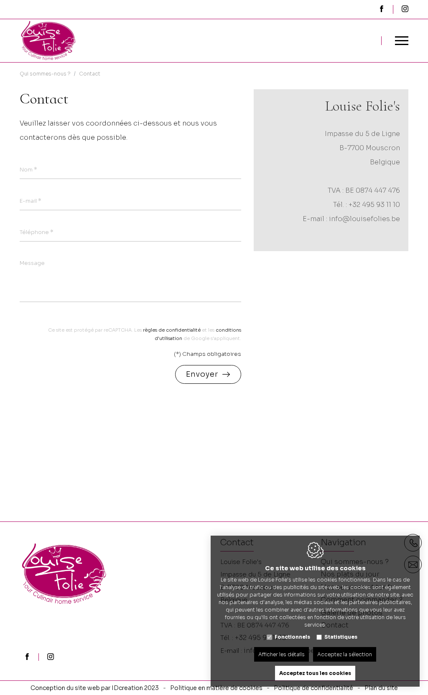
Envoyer (202, 374)
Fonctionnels (292, 637)
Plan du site (381, 688)
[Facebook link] (27, 657)
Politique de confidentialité (313, 688)
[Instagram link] (50, 657)
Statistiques (340, 637)
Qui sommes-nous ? (45, 74)
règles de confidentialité (172, 330)
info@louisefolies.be (364, 218)
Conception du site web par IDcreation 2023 (95, 688)
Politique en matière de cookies (216, 688)
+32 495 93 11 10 (374, 204)
